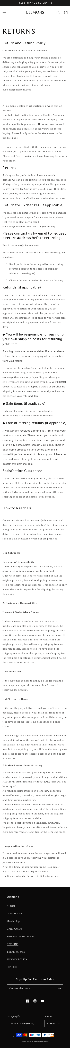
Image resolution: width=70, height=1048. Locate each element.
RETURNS (12, 944)
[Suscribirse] (59, 988)
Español (51, 1023)
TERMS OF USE (16, 952)
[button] (4, 12)
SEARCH (12, 967)
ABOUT (11, 906)
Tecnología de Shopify (41, 1041)
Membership (13, 921)
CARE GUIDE (14, 929)
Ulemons (30, 1041)
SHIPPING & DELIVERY (21, 936)
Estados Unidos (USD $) (22, 1023)
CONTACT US (15, 913)
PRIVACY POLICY (17, 959)
